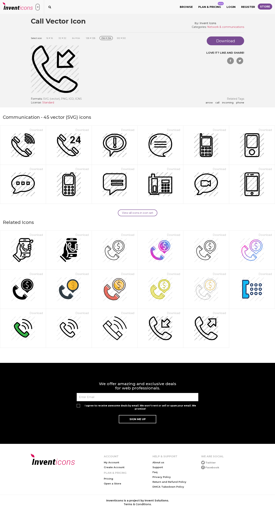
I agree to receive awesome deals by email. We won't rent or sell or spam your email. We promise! (140, 407)
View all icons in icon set (137, 213)
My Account (111, 462)
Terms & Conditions (137, 504)
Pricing (108, 478)
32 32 (62, 38)
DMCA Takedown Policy (168, 486)
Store (265, 6)
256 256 (106, 38)
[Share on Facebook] (230, 60)
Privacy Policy (161, 476)
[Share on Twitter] (239, 60)
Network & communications (225, 27)
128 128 (90, 38)
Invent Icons (208, 23)
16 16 (49, 38)
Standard (48, 102)
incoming (227, 102)
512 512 (121, 38)
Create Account (114, 467)
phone (240, 102)
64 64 (76, 38)
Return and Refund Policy (169, 481)
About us (158, 462)
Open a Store (112, 483)
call (217, 102)
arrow (209, 102)
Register (248, 7)
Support (157, 467)
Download (36, 130)
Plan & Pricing (210, 6)
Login (231, 7)
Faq (155, 472)
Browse (186, 7)
